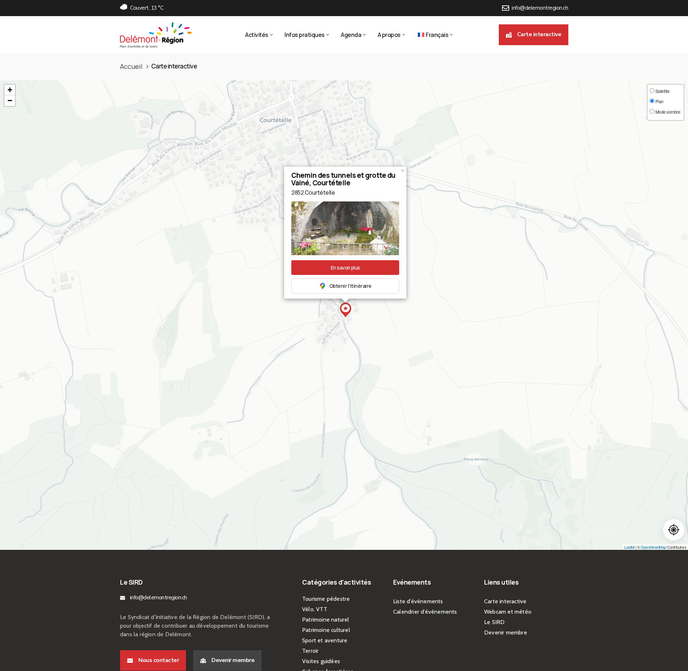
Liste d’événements (418, 601)
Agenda (351, 35)
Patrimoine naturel (325, 619)
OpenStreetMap (653, 547)
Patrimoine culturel (326, 630)
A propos (389, 35)
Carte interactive (505, 601)
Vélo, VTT (314, 609)
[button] (534, 34)
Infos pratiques (305, 35)
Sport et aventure (324, 640)
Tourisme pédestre (326, 598)
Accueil (131, 66)
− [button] (10, 100)
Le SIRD (494, 622)
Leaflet (629, 547)
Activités (256, 35)
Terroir (310, 650)
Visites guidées (321, 661)
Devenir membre (505, 632)
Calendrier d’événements (425, 611)
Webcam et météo (507, 611)
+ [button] (10, 89)
